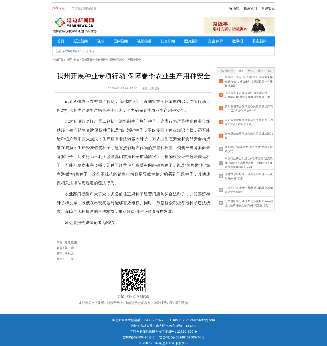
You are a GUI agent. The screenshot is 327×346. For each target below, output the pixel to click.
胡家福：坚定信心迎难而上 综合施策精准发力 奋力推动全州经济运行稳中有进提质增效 (249, 81)
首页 (60, 41)
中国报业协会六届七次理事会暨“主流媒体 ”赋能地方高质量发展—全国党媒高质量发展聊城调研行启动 (249, 162)
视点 (100, 41)
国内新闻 (120, 41)
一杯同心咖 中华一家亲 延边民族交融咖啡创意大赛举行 (249, 190)
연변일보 (268, 8)
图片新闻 (191, 41)
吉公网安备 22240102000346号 (181, 337)
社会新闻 (168, 41)
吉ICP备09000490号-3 (138, 337)
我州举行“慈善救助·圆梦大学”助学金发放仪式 (249, 149)
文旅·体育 (215, 41)
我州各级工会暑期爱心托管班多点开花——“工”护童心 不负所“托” (249, 108)
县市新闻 (259, 41)
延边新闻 (80, 41)
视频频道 (144, 41)
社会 (76, 60)
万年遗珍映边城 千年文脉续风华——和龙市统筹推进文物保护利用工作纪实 (249, 203)
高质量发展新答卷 (83, 8)
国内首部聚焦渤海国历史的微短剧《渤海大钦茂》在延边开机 (249, 122)
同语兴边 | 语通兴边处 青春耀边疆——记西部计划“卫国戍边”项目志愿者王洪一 (249, 95)
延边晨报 (154, 88)
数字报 (237, 41)
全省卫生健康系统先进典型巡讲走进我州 (249, 136)
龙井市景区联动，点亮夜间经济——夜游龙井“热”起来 (249, 176)
